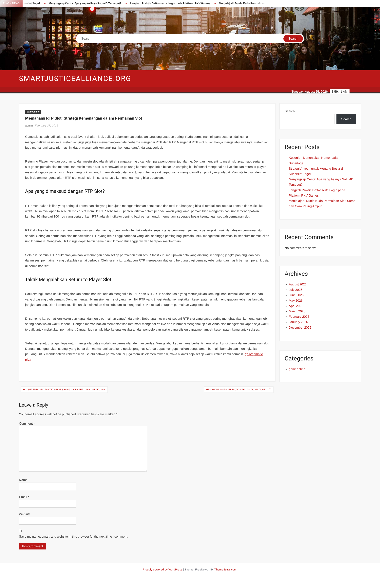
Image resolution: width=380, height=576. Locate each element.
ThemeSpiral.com (225, 569)
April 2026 (296, 306)
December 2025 (300, 327)
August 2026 (298, 284)
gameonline (33, 111)
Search (290, 111)
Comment (27, 423)
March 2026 (297, 311)
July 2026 (295, 289)
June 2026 (296, 295)
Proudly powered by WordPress (162, 569)
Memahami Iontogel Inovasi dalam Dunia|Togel (236, 389)
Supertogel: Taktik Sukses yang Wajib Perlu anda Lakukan (66, 389)
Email (24, 497)
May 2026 (296, 300)
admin (29, 125)
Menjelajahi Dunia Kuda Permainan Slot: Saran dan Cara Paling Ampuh (244, 3)
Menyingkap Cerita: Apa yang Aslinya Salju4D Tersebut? (64, 3)
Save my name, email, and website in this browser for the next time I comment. (73, 536)
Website (24, 514)
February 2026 (299, 316)
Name (24, 480)
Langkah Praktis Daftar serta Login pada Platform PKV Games (150, 3)
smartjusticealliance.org (75, 78)
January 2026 (298, 322)
